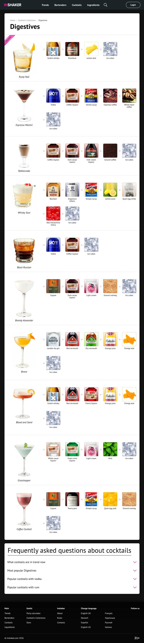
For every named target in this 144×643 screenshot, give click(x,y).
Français (108, 613)
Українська (110, 618)
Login (133, 4)
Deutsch (84, 618)
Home (12, 20)
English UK (86, 613)
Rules (59, 618)
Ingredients (93, 5)
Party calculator (33, 613)
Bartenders (60, 5)
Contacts (61, 622)
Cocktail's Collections (27, 20)
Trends (45, 5)
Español (84, 622)
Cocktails (77, 5)
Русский (108, 622)
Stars (28, 622)
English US (86, 627)
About (60, 613)
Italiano (108, 627)
